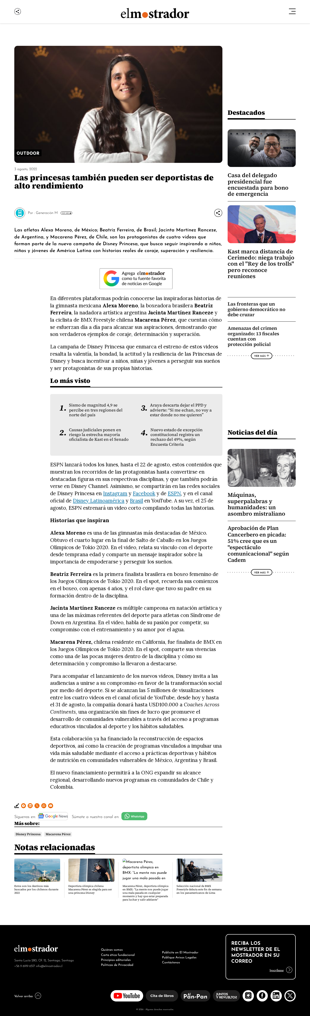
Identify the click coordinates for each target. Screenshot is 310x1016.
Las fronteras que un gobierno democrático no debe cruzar (256, 309)
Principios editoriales (116, 959)
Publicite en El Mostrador (180, 952)
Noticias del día (252, 432)
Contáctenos (171, 962)
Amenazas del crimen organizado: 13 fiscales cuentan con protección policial (253, 336)
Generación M (47, 212)
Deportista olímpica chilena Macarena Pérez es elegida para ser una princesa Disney (90, 889)
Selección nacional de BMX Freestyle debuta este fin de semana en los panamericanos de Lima (199, 889)
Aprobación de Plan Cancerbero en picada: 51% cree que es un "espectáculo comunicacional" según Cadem (258, 544)
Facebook (144, 493)
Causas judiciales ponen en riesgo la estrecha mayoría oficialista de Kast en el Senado (98, 434)
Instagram (115, 493)
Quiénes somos (112, 949)
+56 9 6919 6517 (24, 965)
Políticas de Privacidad (117, 964)
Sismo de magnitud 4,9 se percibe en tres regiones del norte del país (96, 410)
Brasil (136, 500)
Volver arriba (23, 995)
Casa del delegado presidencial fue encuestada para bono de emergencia (258, 184)
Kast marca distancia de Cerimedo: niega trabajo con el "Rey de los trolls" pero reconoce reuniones (261, 264)
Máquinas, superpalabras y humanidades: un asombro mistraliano (256, 504)
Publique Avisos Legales (179, 957)
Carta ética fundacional (118, 954)
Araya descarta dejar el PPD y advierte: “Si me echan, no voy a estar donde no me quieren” (181, 410)
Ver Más (65, 213)
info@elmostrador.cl (49, 965)
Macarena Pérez (58, 834)
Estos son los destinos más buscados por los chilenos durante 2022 (36, 889)
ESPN (174, 493)
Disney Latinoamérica (98, 500)
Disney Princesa (28, 834)
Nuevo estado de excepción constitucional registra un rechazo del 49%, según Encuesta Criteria (176, 437)
